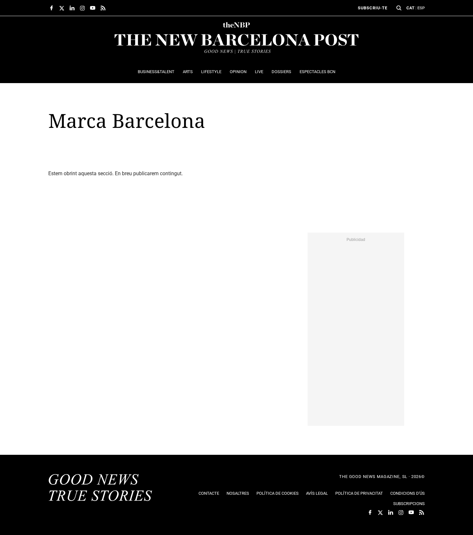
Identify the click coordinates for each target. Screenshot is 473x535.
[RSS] (103, 8)
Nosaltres (238, 493)
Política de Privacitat (359, 493)
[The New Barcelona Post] (100, 488)
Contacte (209, 493)
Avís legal (317, 493)
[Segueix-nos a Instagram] (82, 8)
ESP (421, 7)
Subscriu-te (372, 7)
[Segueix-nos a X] (62, 8)
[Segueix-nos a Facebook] (51, 8)
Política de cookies (277, 493)
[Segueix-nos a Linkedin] (72, 8)
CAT (410, 7)
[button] (399, 8)
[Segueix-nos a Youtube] (92, 8)
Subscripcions (409, 503)
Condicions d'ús (407, 493)
